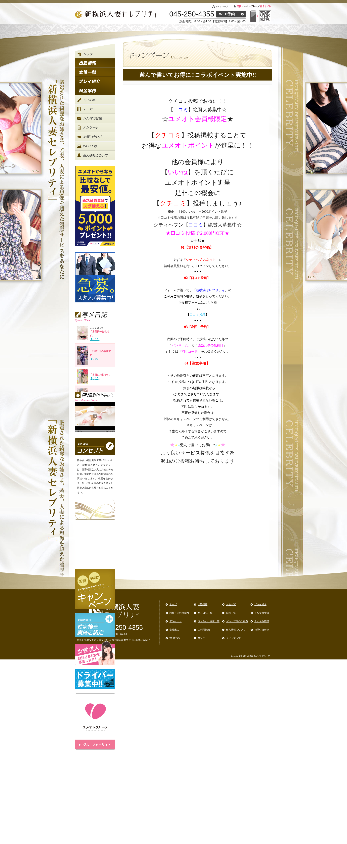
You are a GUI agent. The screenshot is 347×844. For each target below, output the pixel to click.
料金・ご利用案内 (179, 612)
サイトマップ (222, 6)
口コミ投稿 (198, 314)
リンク (201, 638)
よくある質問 (261, 621)
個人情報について (235, 629)
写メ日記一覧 (205, 612)
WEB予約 (227, 14)
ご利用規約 (204, 629)
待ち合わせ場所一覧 (208, 621)
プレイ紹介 (260, 604)
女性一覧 (231, 604)
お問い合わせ (261, 629)
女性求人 (174, 629)
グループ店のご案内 (237, 621)
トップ (173, 604)
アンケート (175, 621)
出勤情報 (202, 604)
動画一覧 (231, 612)
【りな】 (94, 339)
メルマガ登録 (261, 612)
